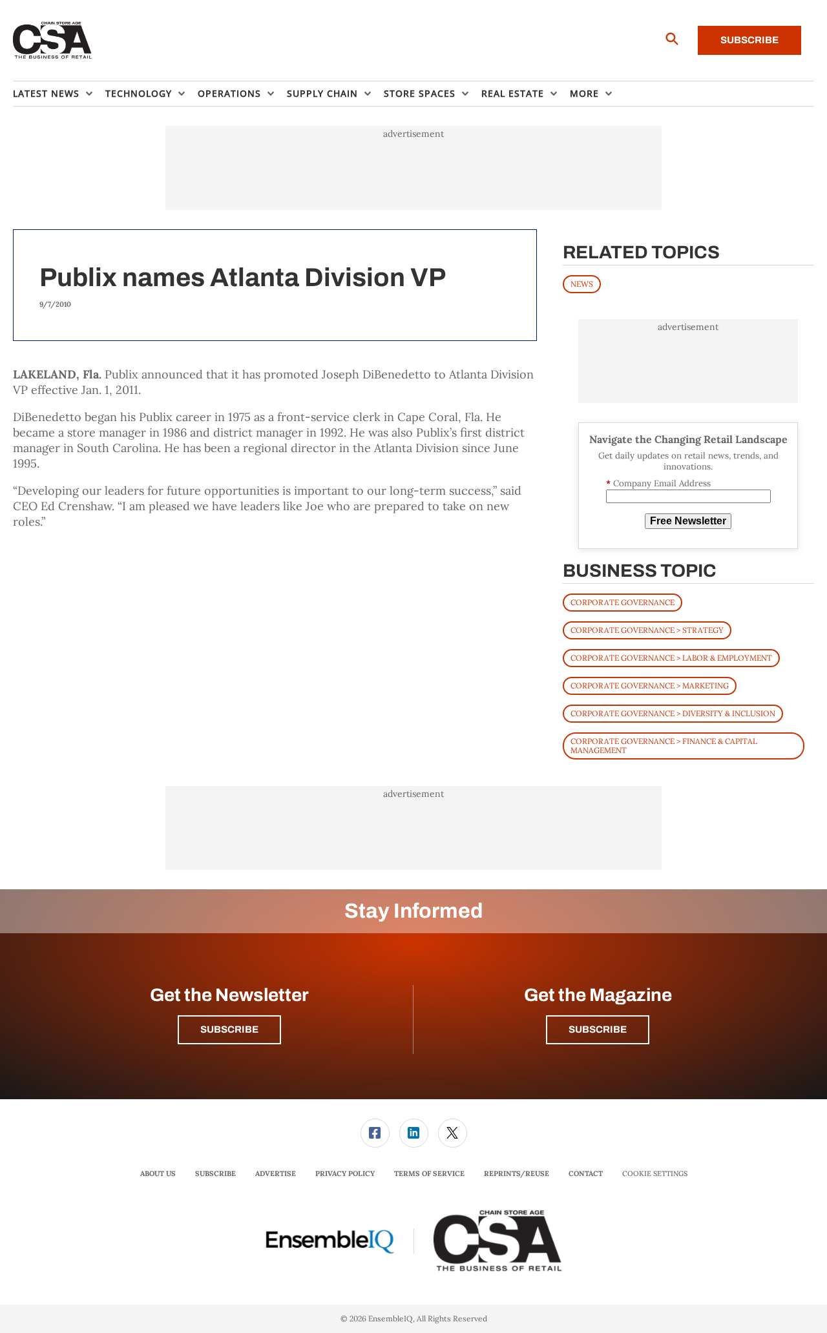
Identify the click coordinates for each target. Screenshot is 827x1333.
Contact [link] (586, 1173)
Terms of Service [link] (429, 1173)
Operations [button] (229, 93)
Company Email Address (658, 483)
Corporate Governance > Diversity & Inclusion (673, 713)
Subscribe (749, 40)
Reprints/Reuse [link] (516, 1173)
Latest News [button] (46, 93)
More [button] (584, 93)
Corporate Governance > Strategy (647, 630)
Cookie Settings (654, 1173)
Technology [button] (138, 93)
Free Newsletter (688, 520)
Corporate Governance (623, 602)
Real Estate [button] (512, 93)
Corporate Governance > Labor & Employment (671, 658)
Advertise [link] (275, 1173)
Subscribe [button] (229, 1029)
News (582, 284)
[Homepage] (52, 40)
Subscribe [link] (215, 1173)
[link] (375, 1133)
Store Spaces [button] (419, 93)
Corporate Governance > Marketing (650, 685)
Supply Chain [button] (322, 93)
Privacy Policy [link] (345, 1173)
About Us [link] (158, 1173)
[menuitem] (59, 93)
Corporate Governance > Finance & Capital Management (664, 745)
